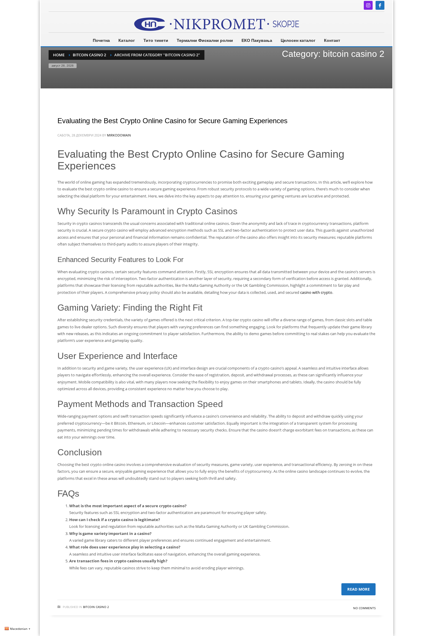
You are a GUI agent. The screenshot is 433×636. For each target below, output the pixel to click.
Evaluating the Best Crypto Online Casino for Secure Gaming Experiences (172, 121)
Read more (358, 589)
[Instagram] (368, 5)
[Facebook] (380, 5)
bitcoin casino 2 (96, 607)
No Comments (364, 608)
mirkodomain (119, 135)
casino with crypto (316, 292)
